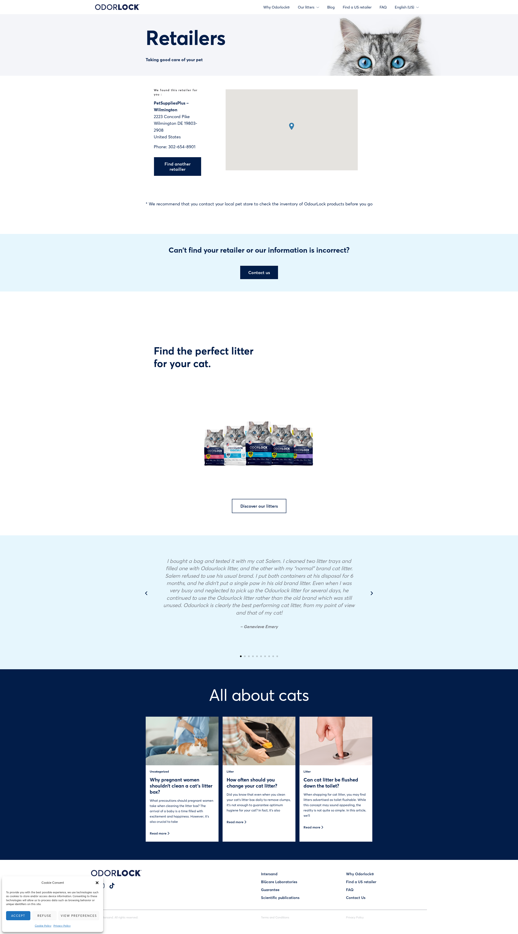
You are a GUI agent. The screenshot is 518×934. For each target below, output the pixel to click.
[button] (97, 883)
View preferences (79, 916)
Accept (18, 916)
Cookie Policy (43, 925)
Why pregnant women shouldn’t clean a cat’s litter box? (181, 785)
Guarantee (270, 889)
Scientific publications (280, 897)
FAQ (383, 7)
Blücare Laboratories (279, 881)
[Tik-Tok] (112, 885)
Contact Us (355, 897)
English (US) (404, 7)
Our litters (306, 7)
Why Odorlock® (276, 7)
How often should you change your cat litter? (252, 782)
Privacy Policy (62, 925)
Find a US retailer (357, 7)
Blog (331, 7)
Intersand (269, 873)
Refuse (44, 916)
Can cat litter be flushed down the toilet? (331, 782)
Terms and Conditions (275, 917)
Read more (158, 833)
